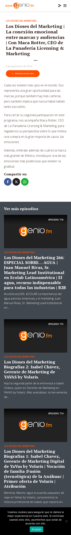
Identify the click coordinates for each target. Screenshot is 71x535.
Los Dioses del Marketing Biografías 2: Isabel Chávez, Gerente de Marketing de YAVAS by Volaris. (32, 369)
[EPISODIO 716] (35, 231)
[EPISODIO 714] (35, 425)
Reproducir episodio (24, 73)
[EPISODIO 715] (35, 335)
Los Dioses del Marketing (21, 20)
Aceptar (36, 529)
